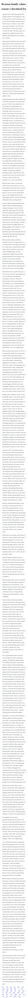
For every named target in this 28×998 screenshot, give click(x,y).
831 (3, 987)
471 (3, 990)
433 (14, 992)
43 (2, 992)
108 (20, 994)
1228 (7, 990)
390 (11, 988)
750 (15, 990)
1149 (22, 987)
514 (10, 992)
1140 (19, 990)
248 (7, 996)
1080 (16, 994)
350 (3, 994)
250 (14, 987)
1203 (15, 996)
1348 (3, 988)
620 (7, 988)
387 (7, 987)
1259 (23, 990)
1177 (11, 994)
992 (15, 988)
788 (6, 992)
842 (11, 987)
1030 (18, 992)
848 (11, 990)
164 (3, 996)
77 (18, 988)
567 (22, 988)
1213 (22, 992)
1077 (7, 994)
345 (18, 987)
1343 (19, 996)
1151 (24, 994)
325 (11, 996)
